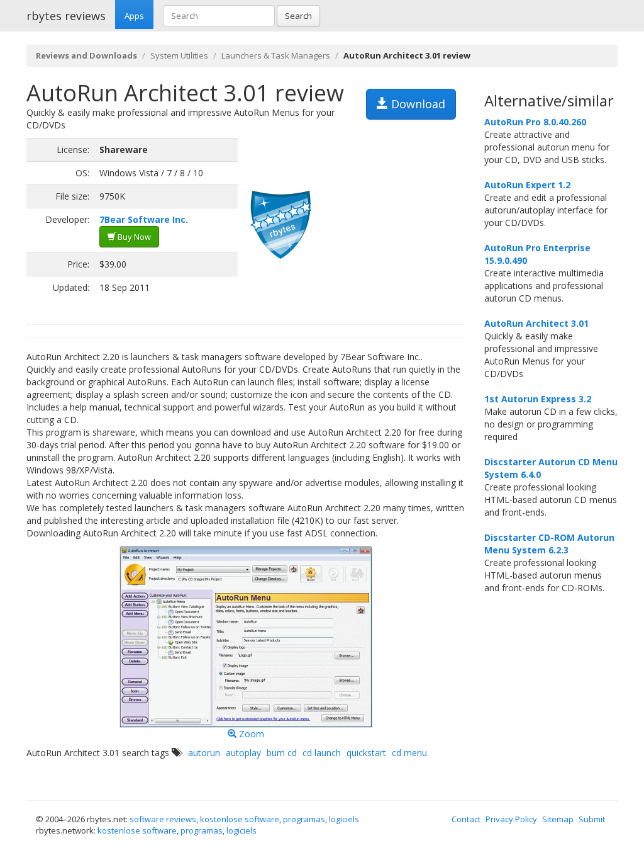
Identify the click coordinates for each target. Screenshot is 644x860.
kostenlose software (239, 819)
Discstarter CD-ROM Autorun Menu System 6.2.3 (549, 543)
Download (416, 103)
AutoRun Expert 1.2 (527, 185)
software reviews (163, 819)
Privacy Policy (511, 819)
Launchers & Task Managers (275, 55)
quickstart (366, 753)
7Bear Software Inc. (143, 219)
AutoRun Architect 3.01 (536, 323)
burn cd (282, 753)
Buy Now (133, 236)
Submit (592, 819)
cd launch (322, 753)
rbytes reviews (66, 15)
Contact (466, 819)
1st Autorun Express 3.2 (537, 399)
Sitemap (558, 819)
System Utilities (179, 55)
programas (304, 819)
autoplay (243, 753)
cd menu (409, 753)
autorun (204, 753)
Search (298, 15)
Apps (134, 15)
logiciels (344, 819)
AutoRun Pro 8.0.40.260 (535, 122)
